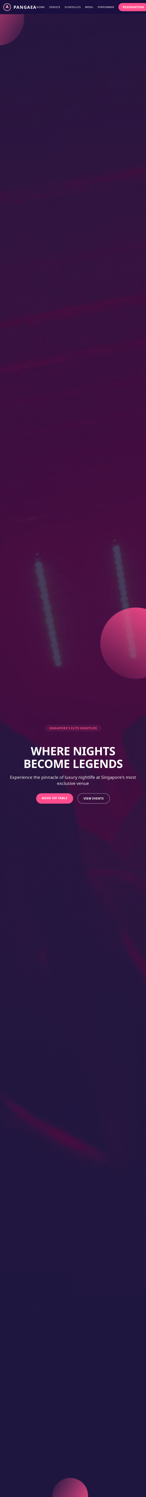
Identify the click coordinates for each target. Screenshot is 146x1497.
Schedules (73, 7)
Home (40, 7)
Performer (106, 7)
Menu (89, 7)
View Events (94, 798)
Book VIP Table (54, 798)
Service (54, 7)
